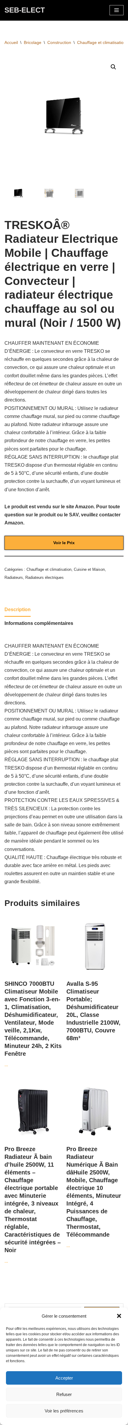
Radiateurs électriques (44, 577)
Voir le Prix (64, 542)
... (33, 1023)
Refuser (64, 1394)
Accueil (11, 42)
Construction (59, 42)
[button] (119, 1316)
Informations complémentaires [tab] (38, 623)
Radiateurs (13, 577)
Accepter (64, 1377)
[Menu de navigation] (117, 10)
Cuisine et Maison (89, 569)
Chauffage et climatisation (101, 42)
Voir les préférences (64, 1410)
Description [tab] (17, 609)
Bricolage (32, 42)
